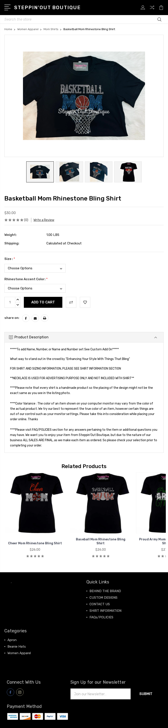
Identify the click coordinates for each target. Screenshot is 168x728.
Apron (12, 640)
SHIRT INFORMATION (105, 611)
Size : (9, 259)
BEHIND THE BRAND (105, 591)
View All (13, 660)
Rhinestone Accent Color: (26, 279)
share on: (11, 318)
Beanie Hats (16, 646)
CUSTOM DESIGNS (103, 598)
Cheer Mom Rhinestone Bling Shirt (35, 543)
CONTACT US (99, 604)
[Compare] (152, 10)
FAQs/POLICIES (101, 617)
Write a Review (43, 220)
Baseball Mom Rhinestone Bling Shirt (100, 541)
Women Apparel (19, 653)
